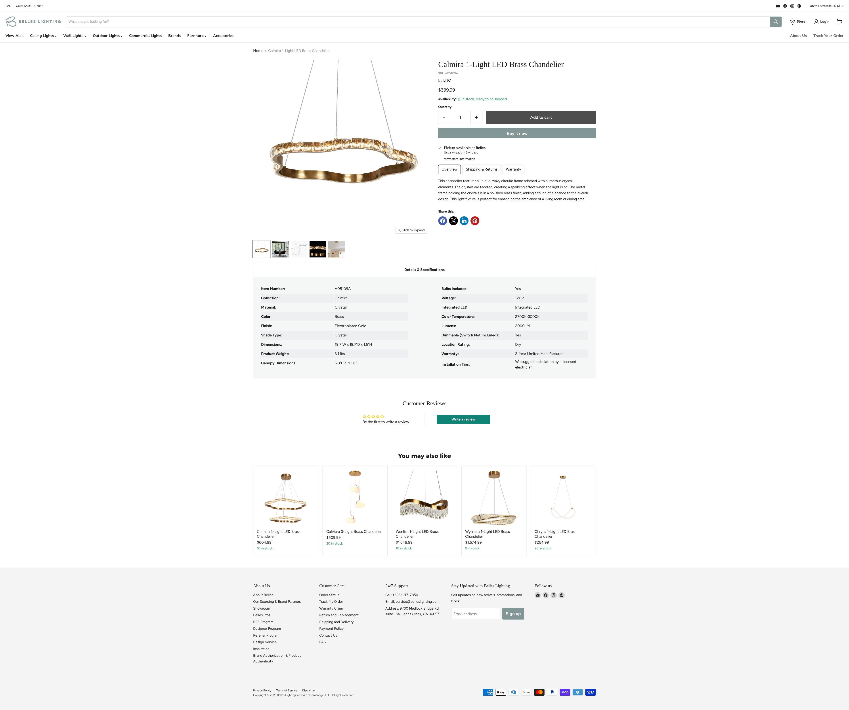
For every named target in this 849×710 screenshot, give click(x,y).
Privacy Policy (262, 690)
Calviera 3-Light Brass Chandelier (354, 531)
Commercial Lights (145, 35)
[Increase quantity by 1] (477, 117)
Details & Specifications (424, 269)
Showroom (261, 608)
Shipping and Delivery (336, 622)
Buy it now (517, 133)
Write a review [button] (463, 419)
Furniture (196, 35)
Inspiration (261, 649)
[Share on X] (453, 220)
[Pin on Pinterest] (474, 220)
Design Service (265, 642)
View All (14, 35)
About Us (798, 35)
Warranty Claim (331, 608)
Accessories (223, 35)
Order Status (329, 595)
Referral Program (266, 635)
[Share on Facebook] (442, 220)
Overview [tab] (449, 169)
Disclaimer (309, 690)
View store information (459, 159)
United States (825, 6)
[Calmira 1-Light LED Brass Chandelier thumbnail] (280, 249)
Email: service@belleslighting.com (412, 601)
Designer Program (267, 628)
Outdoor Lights (107, 35)
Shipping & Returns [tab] (481, 169)
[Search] (776, 22)
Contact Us (328, 635)
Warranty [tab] (513, 169)
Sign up (513, 614)
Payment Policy (331, 628)
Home (258, 51)
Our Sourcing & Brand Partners (277, 601)
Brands (174, 35)
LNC (447, 80)
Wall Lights (73, 35)
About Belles (263, 595)
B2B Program (263, 622)
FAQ (8, 6)
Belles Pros (261, 615)
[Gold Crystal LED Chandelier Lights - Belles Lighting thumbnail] (261, 249)
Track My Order (331, 601)
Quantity (445, 107)
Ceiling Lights (42, 35)
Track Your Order (828, 35)
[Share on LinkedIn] (464, 220)
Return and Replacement (339, 615)
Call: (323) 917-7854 (30, 6)
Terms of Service (286, 690)
